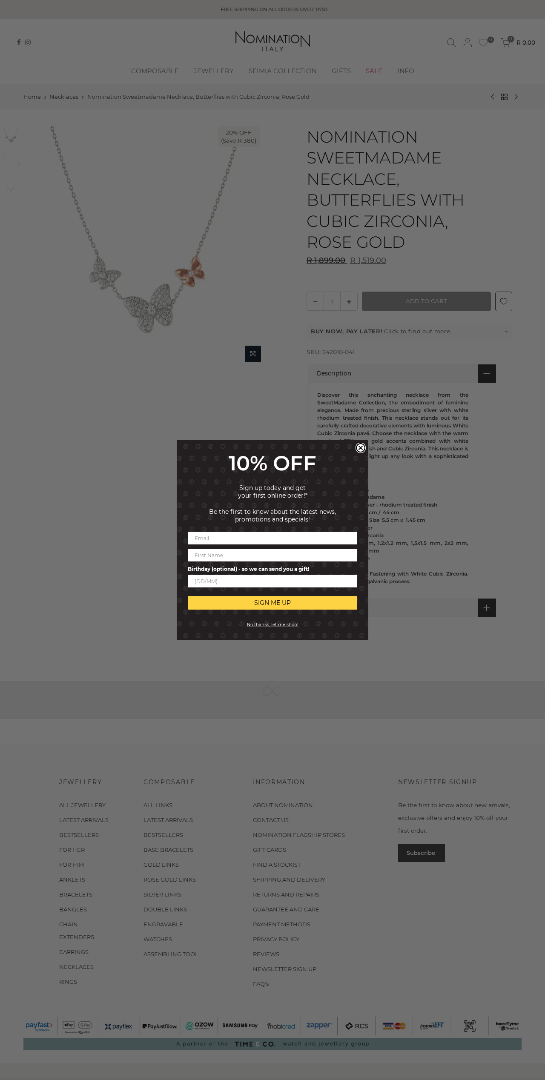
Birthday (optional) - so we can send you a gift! (248, 569)
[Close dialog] (360, 448)
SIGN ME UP (272, 603)
